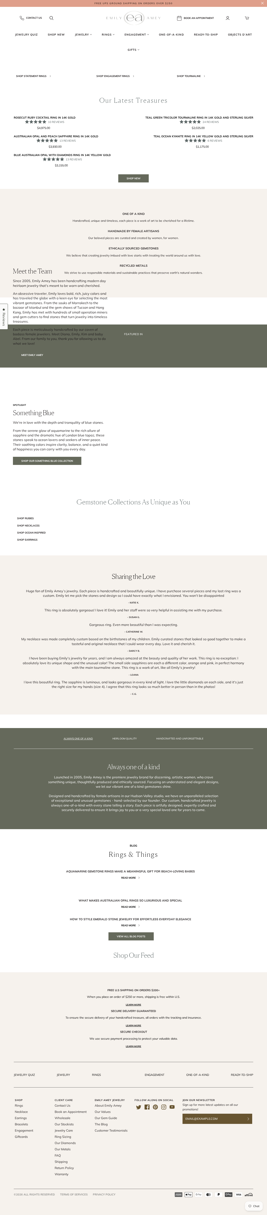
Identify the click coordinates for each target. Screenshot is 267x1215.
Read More (128, 877)
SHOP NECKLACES (28, 525)
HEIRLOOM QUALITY (124, 738)
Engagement (154, 1075)
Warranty (61, 1174)
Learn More (133, 1004)
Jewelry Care (64, 1130)
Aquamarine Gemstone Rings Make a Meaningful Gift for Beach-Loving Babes (130, 871)
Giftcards (21, 1137)
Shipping (61, 1162)
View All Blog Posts (131, 936)
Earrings (21, 1118)
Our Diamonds (65, 1143)
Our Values (103, 1112)
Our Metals (63, 1149)
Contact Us (34, 17)
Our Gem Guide (106, 1118)
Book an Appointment (71, 1112)
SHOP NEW (133, 178)
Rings (96, 1075)
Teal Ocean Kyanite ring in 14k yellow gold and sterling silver (203, 136)
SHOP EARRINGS (27, 539)
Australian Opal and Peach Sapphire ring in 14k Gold (56, 136)
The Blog (101, 1124)
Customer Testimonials (111, 1130)
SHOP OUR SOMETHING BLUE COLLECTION (47, 460)
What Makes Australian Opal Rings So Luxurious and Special (130, 900)
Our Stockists (64, 1124)
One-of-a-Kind (197, 1075)
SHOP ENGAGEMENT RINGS (113, 76)
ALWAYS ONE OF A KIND (78, 738)
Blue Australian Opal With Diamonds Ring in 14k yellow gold (62, 155)
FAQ (58, 1155)
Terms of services (74, 1194)
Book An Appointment (199, 17)
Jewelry (63, 1075)
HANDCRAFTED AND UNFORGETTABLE (179, 738)
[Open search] (51, 18)
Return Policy (64, 1168)
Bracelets (21, 1124)
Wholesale (62, 1118)
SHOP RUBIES (25, 518)
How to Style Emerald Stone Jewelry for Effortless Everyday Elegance (130, 919)
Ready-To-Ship (242, 1075)
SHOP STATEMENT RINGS (31, 76)
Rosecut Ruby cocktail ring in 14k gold (45, 117)
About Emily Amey (108, 1105)
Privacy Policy (104, 1194)
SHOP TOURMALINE (189, 76)
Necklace (21, 1112)
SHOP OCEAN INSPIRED (31, 532)
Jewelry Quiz (24, 1075)
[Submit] (251, 1119)
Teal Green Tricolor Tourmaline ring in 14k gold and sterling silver (199, 117)
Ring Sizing (63, 1137)
